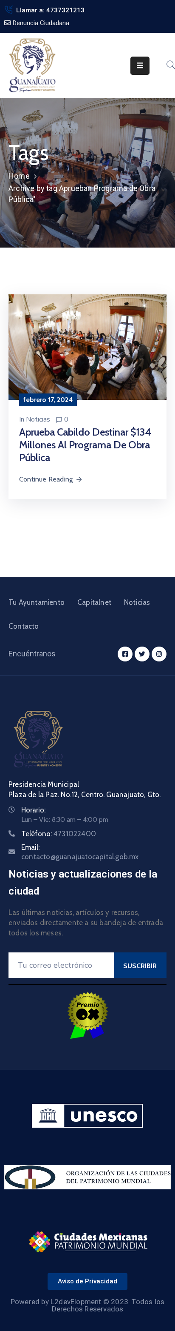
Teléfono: (58, 833)
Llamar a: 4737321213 (50, 10)
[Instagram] (159, 654)
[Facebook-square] (125, 654)
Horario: (33, 810)
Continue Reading (46, 479)
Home (19, 175)
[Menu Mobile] (140, 66)
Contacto (23, 626)
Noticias (38, 419)
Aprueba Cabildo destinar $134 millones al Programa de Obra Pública (85, 445)
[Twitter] (142, 654)
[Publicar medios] (87, 346)
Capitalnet (94, 602)
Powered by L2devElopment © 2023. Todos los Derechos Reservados (87, 1305)
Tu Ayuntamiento (36, 602)
